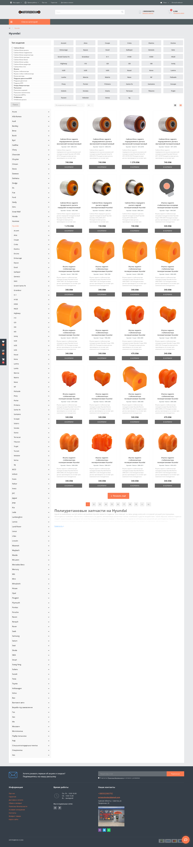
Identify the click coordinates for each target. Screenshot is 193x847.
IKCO (14, 469)
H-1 (15, 295)
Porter (16, 400)
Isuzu (14, 479)
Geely (14, 202)
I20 (15, 322)
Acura (14, 112)
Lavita (16, 368)
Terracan (17, 437)
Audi (14, 121)
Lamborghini (17, 517)
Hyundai (15, 226)
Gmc (14, 207)
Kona (16, 359)
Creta (16, 244)
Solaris (16, 423)
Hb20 (16, 309)
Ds (13, 188)
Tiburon (17, 442)
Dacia (14, 169)
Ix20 (15, 341)
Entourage (18, 258)
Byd (13, 140)
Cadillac (15, 145)
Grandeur (17, 290)
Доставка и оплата (67, 2)
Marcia (16, 373)
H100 (16, 299)
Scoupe (17, 419)
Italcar (14, 484)
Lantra (16, 364)
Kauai (16, 355)
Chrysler (15, 159)
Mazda (15, 555)
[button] (3, 361)
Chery (14, 150)
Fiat (13, 192)
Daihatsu (15, 178)
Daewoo (15, 173)
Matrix (16, 377)
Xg (15, 465)
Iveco (14, 488)
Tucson (16, 451)
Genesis (17, 276)
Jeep (14, 503)
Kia (13, 507)
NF (15, 387)
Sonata (16, 428)
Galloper (17, 272)
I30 (15, 327)
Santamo (17, 414)
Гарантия (54, 2)
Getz (15, 281)
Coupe (16, 240)
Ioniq (16, 336)
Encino (16, 254)
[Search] (122, 12)
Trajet (16, 446)
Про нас (44, 2)
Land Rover (16, 526)
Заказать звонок (148, 13)
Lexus (14, 531)
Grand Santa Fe (20, 286)
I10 (15, 318)
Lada (14, 512)
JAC (13, 493)
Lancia (14, 522)
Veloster (17, 456)
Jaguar (14, 498)
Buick (14, 135)
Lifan (14, 536)
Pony (16, 396)
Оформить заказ (178, 13)
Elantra (16, 249)
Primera (17, 405)
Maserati (15, 545)
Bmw (14, 131)
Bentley (15, 126)
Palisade (17, 391)
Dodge (14, 183)
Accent (16, 231)
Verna (16, 460)
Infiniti (14, 474)
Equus (16, 263)
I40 (15, 332)
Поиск (15, 104)
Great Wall (16, 212)
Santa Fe (17, 410)
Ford (14, 197)
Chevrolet (16, 154)
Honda (15, 216)
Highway (17, 313)
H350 (16, 304)
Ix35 (15, 345)
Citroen (15, 164)
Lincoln (15, 541)
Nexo (16, 382)
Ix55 (15, 350)
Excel (16, 267)
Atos (15, 235)
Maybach (15, 550)
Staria (16, 433)
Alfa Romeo (16, 116)
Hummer (15, 221)
